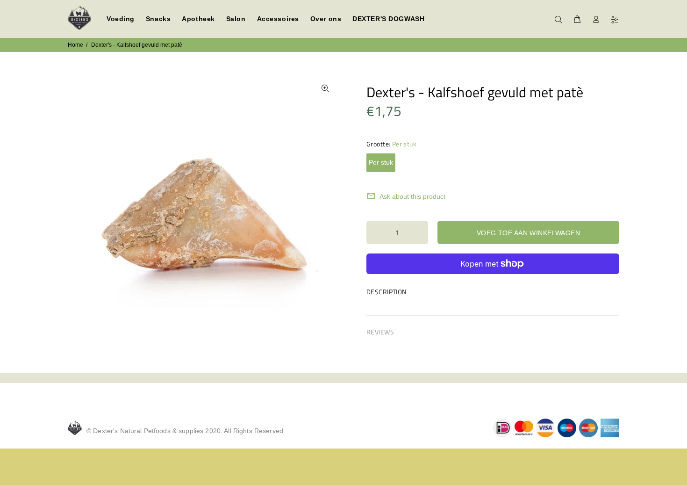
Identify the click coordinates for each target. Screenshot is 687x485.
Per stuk (381, 162)
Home (75, 45)
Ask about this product (412, 196)
